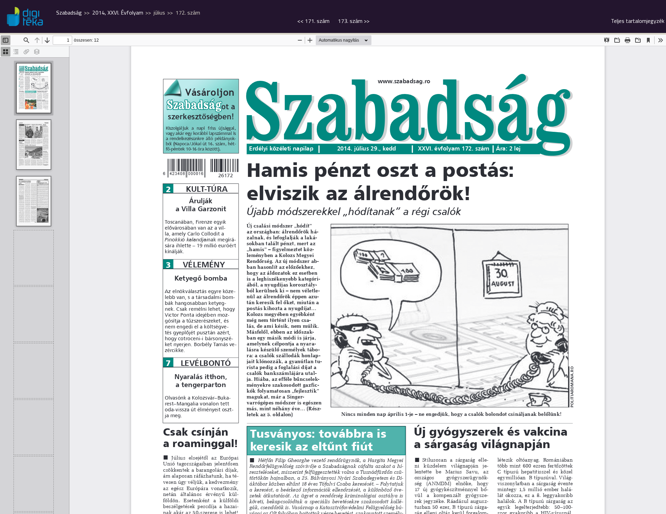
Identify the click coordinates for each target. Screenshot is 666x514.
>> (353, 21)
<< (313, 21)
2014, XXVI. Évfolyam (117, 12)
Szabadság (69, 12)
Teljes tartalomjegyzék (637, 21)
